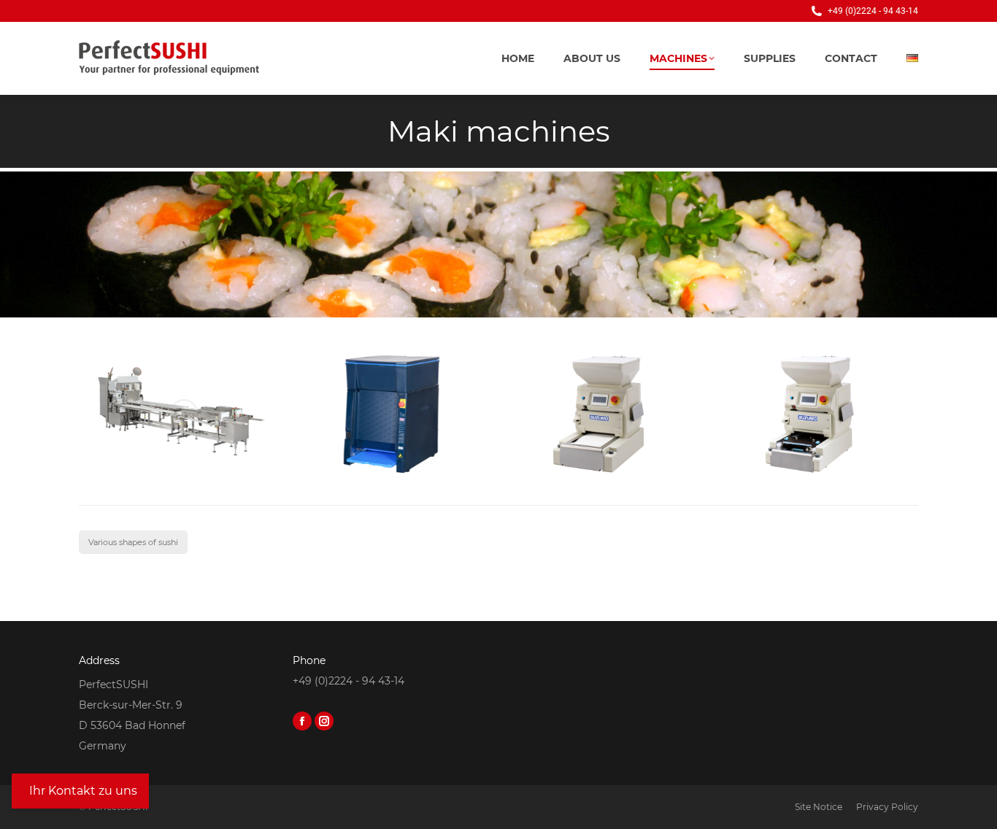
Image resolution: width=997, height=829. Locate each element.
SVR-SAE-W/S (183, 459)
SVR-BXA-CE (602, 459)
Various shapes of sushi (133, 542)
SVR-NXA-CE (812, 459)
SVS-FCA (393, 459)
